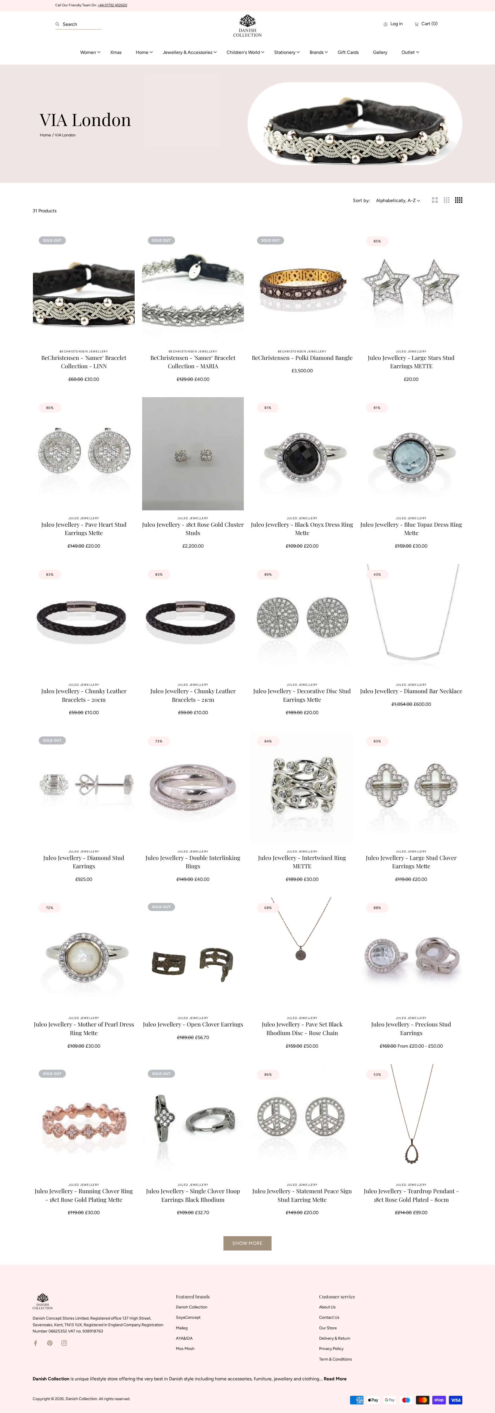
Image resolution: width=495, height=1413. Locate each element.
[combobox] (78, 24)
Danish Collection (81, 1398)
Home (45, 135)
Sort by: (361, 200)
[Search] (59, 24)
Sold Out (84, 332)
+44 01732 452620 (112, 5)
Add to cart (411, 332)
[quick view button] (123, 242)
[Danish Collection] (247, 24)
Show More (247, 1243)
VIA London (65, 135)
